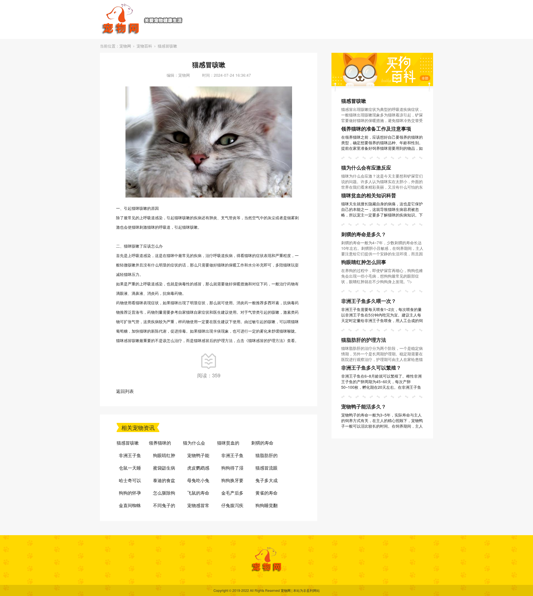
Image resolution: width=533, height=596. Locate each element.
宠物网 (125, 46)
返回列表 (125, 391)
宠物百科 (144, 46)
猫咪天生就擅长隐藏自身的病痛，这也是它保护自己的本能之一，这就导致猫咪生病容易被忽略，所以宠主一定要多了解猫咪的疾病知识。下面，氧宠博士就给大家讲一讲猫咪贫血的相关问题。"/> (382, 215)
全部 (425, 78)
